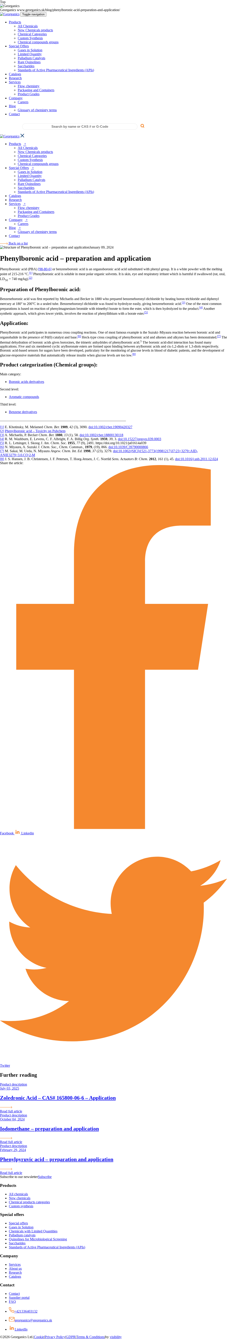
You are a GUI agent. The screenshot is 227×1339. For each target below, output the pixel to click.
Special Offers (19, 46)
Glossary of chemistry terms (37, 110)
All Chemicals (28, 26)
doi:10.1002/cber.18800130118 (101, 435)
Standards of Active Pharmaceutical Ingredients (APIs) (56, 70)
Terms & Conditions (90, 1337)
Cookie (39, 1337)
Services (15, 82)
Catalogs (15, 74)
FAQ (12, 1301)
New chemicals (19, 1198)
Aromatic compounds (24, 397)
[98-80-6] (44, 269)
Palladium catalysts (22, 1235)
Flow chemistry (28, 86)
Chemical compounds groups (38, 42)
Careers (23, 102)
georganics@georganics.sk (33, 1320)
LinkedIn (21, 1329)
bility (116, 1337)
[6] (79, 336)
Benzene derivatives (23, 412)
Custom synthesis (21, 1206)
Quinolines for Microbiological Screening (38, 1239)
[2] (30, 277)
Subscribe (45, 1177)
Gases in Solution (30, 50)
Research (15, 78)
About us (15, 1268)
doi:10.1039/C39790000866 (128, 447)
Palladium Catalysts (31, 58)
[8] (134, 354)
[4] (201, 307)
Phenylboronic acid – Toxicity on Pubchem (35, 431)
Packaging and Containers (36, 90)
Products (15, 22)
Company (16, 98)
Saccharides (26, 66)
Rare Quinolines (29, 62)
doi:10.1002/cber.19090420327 (110, 427)
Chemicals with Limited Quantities (33, 1231)
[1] (30, 273)
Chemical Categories (32, 34)
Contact (14, 114)
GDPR (71, 1337)
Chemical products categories (29, 1202)
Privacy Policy (55, 1337)
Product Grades (28, 94)
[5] (146, 312)
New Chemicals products (35, 30)
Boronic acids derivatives (26, 382)
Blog (12, 106)
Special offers (18, 1223)
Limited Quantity (30, 54)
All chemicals (18, 1194)
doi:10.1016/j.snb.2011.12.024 (196, 459)
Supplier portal (19, 1297)
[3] (183, 302)
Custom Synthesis (30, 38)
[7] (219, 336)
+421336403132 (25, 1311)
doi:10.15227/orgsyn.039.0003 (139, 439)
